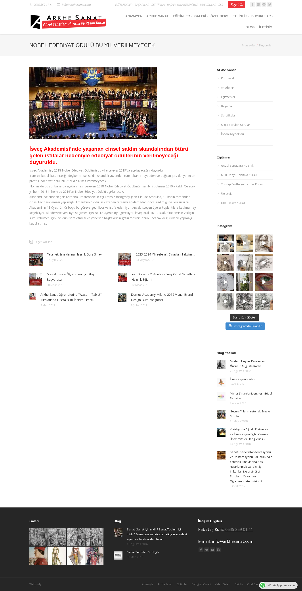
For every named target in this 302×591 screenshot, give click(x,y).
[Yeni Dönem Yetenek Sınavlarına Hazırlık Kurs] (244, 301)
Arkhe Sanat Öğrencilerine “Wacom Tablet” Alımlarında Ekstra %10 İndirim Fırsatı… (70, 297)
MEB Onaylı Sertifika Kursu (239, 175)
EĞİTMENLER (123, 5)
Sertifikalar (228, 115)
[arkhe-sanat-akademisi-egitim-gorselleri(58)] (57, 537)
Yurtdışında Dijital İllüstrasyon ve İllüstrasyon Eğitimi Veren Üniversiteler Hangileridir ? (250, 434)
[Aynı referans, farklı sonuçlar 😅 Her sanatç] (225, 262)
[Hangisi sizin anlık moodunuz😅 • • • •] (264, 282)
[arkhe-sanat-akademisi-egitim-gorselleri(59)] (38, 537)
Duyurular (266, 45)
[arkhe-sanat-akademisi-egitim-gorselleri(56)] (94, 537)
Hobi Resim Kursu (233, 203)
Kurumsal (227, 78)
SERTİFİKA (157, 5)
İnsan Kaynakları (232, 134)
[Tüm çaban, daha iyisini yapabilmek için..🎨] (264, 262)
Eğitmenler (228, 97)
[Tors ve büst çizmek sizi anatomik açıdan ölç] (244, 243)
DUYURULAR (208, 5)
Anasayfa (248, 45)
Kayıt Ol (236, 4)
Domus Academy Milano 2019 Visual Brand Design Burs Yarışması (162, 297)
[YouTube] (264, 4)
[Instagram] (258, 4)
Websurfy (35, 584)
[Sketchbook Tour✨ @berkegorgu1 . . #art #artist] (225, 301)
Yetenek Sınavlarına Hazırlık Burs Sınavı (74, 254)
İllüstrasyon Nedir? (242, 379)
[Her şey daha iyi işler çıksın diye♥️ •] (244, 282)
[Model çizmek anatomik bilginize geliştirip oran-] (264, 243)
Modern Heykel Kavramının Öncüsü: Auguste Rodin (248, 363)
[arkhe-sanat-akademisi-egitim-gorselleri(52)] (94, 556)
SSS (220, 5)
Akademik (227, 88)
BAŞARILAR (141, 5)
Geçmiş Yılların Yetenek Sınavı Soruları (250, 413)
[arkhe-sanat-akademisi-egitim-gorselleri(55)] (38, 556)
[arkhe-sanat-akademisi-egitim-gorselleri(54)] (57, 556)
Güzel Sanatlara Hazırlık (237, 166)
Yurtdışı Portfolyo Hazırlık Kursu (242, 184)
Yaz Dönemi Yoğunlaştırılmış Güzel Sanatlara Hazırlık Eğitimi (163, 277)
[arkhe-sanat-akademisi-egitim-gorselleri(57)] (76, 537)
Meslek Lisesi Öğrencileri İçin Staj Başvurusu (70, 277)
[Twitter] (269, 4)
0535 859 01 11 (239, 529)
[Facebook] (252, 4)
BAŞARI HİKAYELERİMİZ (182, 5)
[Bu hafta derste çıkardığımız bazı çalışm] (264, 301)
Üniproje (227, 193)
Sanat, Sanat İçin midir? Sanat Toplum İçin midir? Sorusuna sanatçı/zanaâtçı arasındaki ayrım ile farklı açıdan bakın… (157, 534)
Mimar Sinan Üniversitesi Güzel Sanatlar (251, 395)
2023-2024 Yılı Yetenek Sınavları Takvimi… (165, 254)
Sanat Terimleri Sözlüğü (143, 552)
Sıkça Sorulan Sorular (235, 125)
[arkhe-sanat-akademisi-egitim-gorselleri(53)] (76, 556)
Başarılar (227, 106)
